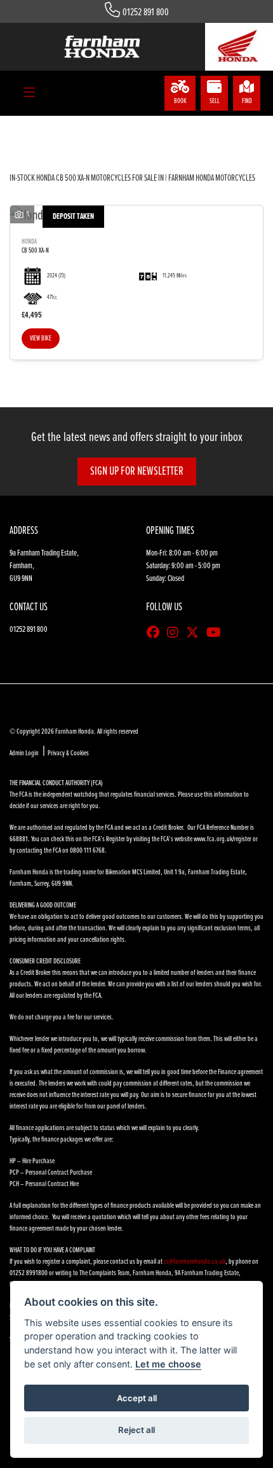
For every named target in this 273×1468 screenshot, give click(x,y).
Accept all (137, 1398)
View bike (40, 338)
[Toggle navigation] (29, 93)
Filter (231, 137)
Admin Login (24, 753)
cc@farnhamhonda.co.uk (194, 1262)
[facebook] (156, 634)
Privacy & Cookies (68, 753)
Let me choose (168, 1364)
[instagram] (175, 634)
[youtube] (217, 634)
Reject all (136, 1430)
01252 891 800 (146, 12)
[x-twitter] (195, 634)
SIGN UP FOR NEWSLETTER (136, 471)
